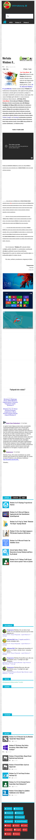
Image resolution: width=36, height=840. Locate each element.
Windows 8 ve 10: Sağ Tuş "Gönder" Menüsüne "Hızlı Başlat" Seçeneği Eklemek (21, 523)
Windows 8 (26, 22)
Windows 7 (5, 26)
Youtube (16, 825)
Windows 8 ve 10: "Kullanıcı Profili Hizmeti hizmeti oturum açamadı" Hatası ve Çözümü (21, 560)
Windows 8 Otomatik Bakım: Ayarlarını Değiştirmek (19, 766)
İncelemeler (13, 26)
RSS (25, 829)
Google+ (9, 117)
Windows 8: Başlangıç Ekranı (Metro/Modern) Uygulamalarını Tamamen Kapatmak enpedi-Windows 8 (10, 402)
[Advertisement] (18, 43)
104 (4, 66)
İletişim (8, 825)
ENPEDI (11, 22)
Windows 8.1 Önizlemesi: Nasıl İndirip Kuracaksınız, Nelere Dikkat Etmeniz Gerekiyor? (18, 747)
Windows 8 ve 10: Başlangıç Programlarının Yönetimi (21, 504)
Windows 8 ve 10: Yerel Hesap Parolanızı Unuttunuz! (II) (19, 774)
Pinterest (17, 834)
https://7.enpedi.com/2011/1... (23, 639)
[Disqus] (18, 441)
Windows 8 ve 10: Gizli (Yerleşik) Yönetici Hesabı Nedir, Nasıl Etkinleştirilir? (19, 783)
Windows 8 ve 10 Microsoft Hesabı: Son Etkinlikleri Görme (20, 541)
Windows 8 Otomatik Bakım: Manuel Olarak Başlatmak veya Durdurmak (20, 757)
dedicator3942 (11, 639)
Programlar (5, 29)
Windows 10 (18, 22)
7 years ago (12, 664)
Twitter (4, 117)
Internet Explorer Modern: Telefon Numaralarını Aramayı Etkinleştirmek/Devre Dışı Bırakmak (21, 552)
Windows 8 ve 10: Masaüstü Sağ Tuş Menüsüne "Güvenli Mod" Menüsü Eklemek (21, 738)
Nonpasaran (10, 630)
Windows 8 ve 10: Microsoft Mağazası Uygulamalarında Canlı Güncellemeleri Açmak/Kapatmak (19, 514)
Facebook (16, 117)
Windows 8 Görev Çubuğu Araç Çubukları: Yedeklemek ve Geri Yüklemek (19, 792)
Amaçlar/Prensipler (21, 821)
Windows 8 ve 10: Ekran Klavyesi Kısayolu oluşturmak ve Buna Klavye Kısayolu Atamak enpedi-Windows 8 (10, 412)
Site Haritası (14, 29)
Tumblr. (8, 834)
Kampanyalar (22, 26)
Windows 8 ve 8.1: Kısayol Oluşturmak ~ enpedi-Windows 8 (16, 634)
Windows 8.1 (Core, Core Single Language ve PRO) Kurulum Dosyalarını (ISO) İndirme (21, 532)
